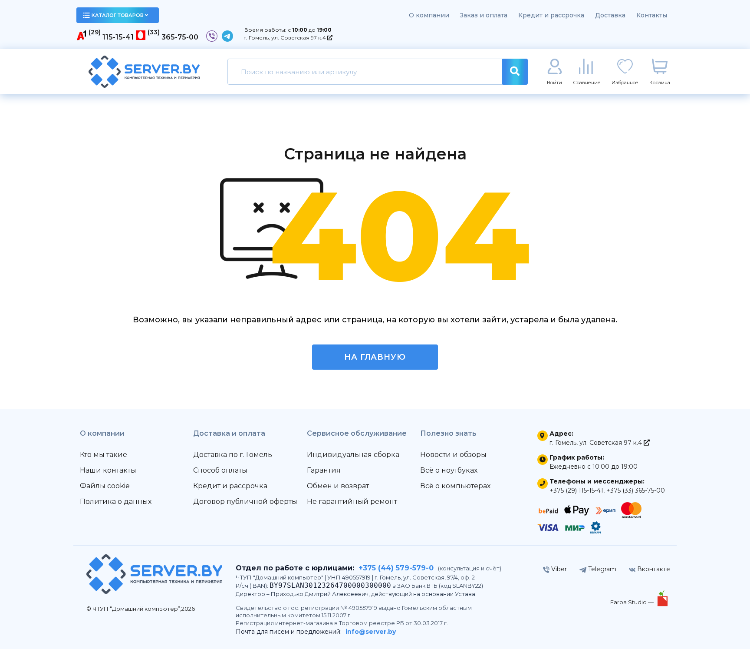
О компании (429, 15)
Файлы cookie (105, 486)
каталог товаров (118, 15)
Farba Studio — (632, 602)
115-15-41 (118, 37)
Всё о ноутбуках (448, 470)
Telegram (601, 569)
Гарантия (324, 470)
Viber (558, 569)
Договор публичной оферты (245, 501)
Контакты (651, 15)
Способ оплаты (220, 470)
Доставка (610, 15)
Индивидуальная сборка (353, 454)
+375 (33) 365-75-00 (635, 490)
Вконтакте (652, 569)
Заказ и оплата (483, 15)
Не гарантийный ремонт (352, 501)
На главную (375, 357)
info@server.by (370, 632)
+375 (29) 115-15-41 (576, 490)
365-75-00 (179, 37)
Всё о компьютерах (455, 486)
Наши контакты (108, 470)
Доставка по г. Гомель (232, 454)
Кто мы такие (103, 454)
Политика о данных (115, 501)
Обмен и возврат (338, 486)
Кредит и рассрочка (551, 15)
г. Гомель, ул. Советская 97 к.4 (285, 37)
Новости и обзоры (453, 454)
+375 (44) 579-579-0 (396, 568)
